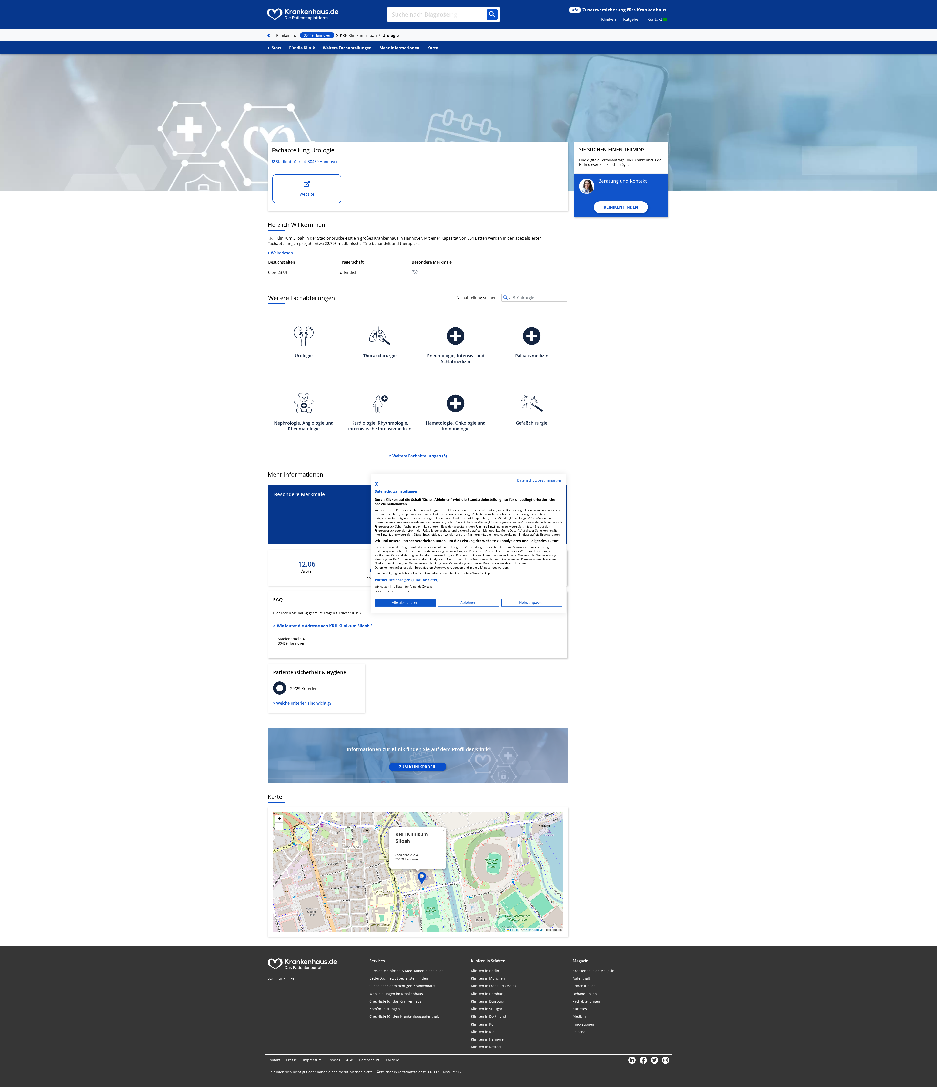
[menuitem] (609, 19)
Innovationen (583, 1024)
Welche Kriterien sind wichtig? (303, 703)
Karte (432, 48)
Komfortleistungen (384, 1008)
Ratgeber (631, 19)
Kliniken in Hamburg (488, 993)
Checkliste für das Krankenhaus (395, 1001)
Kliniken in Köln (484, 1024)
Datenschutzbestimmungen (539, 480)
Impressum (312, 1060)
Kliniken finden (621, 207)
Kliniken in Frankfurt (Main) (493, 986)
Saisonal (579, 1031)
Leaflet (514, 929)
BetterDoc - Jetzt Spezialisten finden (398, 978)
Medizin (579, 1016)
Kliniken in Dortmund (488, 1016)
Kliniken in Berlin (485, 970)
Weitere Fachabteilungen (347, 48)
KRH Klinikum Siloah (358, 35)
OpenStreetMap (534, 929)
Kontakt (656, 19)
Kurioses (580, 1008)
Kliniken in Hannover (488, 1039)
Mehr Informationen (399, 48)
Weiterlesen (282, 252)
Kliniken (608, 19)
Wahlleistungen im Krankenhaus (396, 993)
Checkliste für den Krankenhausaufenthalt (404, 1016)
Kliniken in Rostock (486, 1047)
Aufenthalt (581, 978)
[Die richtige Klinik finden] (268, 35)
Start (276, 48)
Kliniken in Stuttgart (487, 1008)
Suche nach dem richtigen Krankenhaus (402, 986)
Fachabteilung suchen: (477, 297)
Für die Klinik (302, 48)
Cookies (334, 1060)
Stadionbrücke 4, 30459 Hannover (306, 161)
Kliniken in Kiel (483, 1031)
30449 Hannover (317, 35)
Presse (291, 1060)
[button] (422, 878)
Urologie (390, 35)
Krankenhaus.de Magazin (593, 970)
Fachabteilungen (419, 455)
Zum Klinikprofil (417, 767)
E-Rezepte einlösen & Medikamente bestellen (406, 970)
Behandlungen (585, 993)
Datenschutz (369, 1060)
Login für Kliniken (282, 978)
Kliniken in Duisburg (487, 1001)
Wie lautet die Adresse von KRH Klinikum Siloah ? (325, 626)
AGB (349, 1060)
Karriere (392, 1060)
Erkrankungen (584, 986)
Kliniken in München (488, 978)
